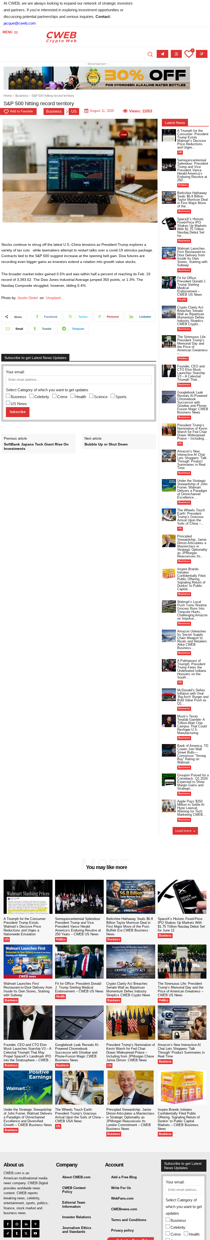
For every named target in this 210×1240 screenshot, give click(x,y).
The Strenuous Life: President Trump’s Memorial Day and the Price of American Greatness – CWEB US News (180, 989)
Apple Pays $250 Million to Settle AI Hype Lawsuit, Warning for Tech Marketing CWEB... (191, 808)
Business (21, 96)
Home (8, 96)
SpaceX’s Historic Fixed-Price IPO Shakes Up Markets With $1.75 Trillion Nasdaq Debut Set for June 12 (181, 924)
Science (101, 397)
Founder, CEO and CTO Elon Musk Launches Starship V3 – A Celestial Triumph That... (191, 372)
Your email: (15, 372)
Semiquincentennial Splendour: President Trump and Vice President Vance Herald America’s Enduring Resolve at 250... (192, 170)
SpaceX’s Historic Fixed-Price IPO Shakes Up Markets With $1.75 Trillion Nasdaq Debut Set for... (192, 227)
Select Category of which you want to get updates (47, 390)
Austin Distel (28, 298)
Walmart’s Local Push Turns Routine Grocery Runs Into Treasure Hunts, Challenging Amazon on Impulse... (192, 610)
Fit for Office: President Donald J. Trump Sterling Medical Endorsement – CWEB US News (191, 286)
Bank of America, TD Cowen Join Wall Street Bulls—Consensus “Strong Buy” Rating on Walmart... (192, 754)
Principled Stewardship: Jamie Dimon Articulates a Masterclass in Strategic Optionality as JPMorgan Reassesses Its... (192, 546)
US (74, 111)
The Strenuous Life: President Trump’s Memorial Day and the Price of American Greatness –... (192, 345)
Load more (183, 831)
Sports (121, 397)
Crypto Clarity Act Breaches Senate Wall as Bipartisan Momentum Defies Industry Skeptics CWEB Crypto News (128, 989)
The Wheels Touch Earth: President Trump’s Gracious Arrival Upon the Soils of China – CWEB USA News (79, 1115)
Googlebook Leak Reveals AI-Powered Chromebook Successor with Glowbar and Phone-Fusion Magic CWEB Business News (192, 402)
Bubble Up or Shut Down (107, 444)
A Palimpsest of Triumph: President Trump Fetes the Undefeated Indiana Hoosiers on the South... (191, 669)
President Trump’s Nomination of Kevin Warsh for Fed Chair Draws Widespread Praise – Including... (192, 431)
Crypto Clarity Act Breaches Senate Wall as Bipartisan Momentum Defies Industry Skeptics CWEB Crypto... (190, 315)
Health (80, 397)
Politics (183, 185)
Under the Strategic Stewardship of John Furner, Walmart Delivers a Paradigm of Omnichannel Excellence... (192, 489)
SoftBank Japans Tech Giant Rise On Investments (36, 446)
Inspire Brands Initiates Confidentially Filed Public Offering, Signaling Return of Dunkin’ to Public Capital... (191, 579)
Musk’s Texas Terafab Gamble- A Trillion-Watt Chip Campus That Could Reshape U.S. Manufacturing (192, 724)
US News (19, 403)
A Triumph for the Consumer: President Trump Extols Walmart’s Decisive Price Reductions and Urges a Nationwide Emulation (25, 926)
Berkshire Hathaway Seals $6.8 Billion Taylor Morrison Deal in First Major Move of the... (192, 199)
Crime (62, 397)
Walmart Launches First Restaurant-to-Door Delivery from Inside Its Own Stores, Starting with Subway (192, 257)
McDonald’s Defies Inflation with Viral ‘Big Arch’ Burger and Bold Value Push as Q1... (192, 696)
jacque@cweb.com (20, 23)
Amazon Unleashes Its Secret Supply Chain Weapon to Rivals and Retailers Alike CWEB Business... (192, 639)
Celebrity (41, 397)
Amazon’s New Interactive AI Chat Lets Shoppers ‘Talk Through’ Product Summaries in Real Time (192, 459)
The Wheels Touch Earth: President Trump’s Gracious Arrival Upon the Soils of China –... (191, 516)
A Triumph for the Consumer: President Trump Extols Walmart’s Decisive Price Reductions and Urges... (192, 139)
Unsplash (53, 298)
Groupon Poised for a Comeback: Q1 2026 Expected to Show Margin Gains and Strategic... (193, 781)
